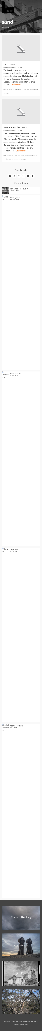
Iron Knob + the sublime (20, 188)
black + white (14, 156)
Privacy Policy (24, 1024)
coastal (27, 90)
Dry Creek (14, 549)
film (19, 156)
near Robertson (16, 725)
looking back (15, 197)
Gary (7, 67)
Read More (16, 84)
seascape (6, 93)
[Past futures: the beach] (21, 111)
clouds (7, 90)
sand (10, 90)
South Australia (17, 90)
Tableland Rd (15, 373)
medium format (34, 90)
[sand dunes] (21, 48)
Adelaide (7, 156)
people (22, 156)
